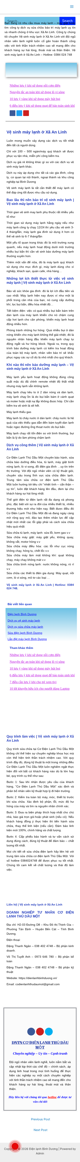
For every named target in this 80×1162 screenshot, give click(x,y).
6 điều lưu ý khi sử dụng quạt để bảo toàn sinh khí (42, 105)
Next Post (40, 1130)
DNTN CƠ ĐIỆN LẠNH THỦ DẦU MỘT (40, 1045)
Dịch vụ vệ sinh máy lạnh (24, 620)
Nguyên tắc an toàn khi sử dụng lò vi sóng (37, 92)
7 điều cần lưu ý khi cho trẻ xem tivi (33, 682)
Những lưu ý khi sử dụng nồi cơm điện (35, 85)
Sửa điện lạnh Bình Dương (25, 632)
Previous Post (40, 1119)
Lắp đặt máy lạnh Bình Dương (27, 639)
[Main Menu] (72, 6)
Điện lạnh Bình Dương (22, 614)
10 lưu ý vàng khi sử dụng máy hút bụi (35, 99)
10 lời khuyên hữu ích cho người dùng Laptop (40, 688)
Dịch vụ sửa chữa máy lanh (25, 626)
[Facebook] (31, 1032)
